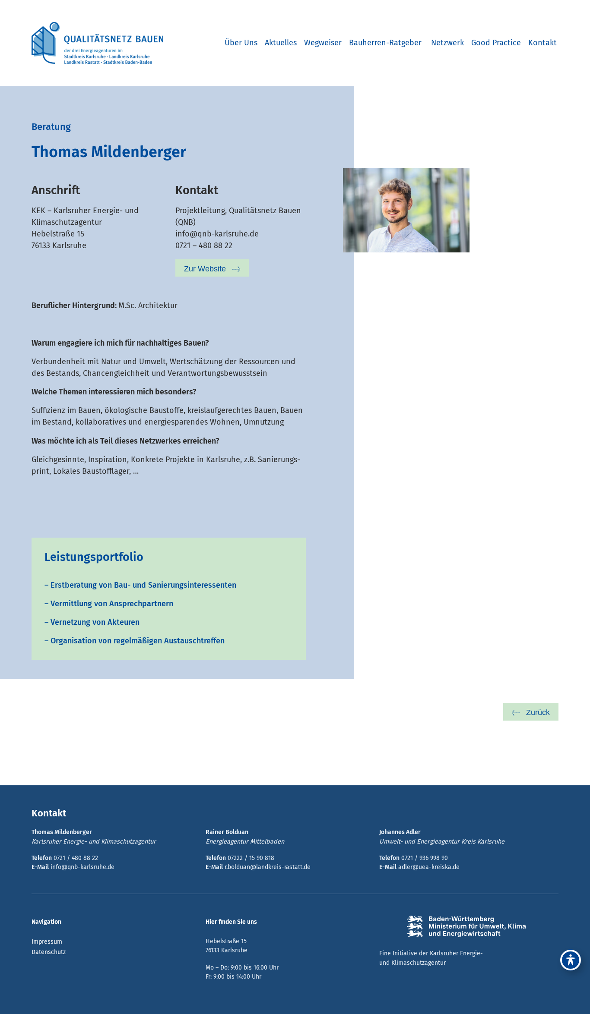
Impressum (47, 941)
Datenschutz (49, 952)
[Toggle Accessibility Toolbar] (570, 960)
